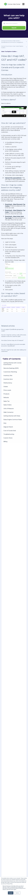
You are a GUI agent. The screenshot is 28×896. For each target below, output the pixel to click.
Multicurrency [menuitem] (8, 383)
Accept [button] (10, 893)
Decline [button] (17, 893)
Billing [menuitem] (5, 441)
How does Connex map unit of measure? (12, 340)
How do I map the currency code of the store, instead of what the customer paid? (13, 335)
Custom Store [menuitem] (8, 438)
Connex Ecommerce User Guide (10, 46)
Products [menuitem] (6, 394)
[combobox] (14, 23)
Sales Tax (4, 51)
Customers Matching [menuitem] (10, 372)
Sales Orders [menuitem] (8, 405)
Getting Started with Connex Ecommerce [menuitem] (12, 363)
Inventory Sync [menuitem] (8, 379)
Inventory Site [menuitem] (8, 375)
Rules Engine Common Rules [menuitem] (13, 419)
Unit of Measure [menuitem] (9, 408)
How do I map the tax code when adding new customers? (13, 350)
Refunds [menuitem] (6, 397)
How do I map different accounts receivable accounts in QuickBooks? (13, 345)
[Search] (14, 28)
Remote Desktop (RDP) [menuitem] (11, 368)
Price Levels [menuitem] (7, 390)
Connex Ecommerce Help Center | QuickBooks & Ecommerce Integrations (12, 41)
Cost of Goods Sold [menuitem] (10, 430)
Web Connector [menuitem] (8, 412)
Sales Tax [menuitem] (6, 401)
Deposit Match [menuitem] (8, 427)
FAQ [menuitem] (5, 423)
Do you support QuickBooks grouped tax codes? (12, 330)
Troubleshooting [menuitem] (9, 434)
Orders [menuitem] (6, 386)
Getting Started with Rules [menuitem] (12, 416)
